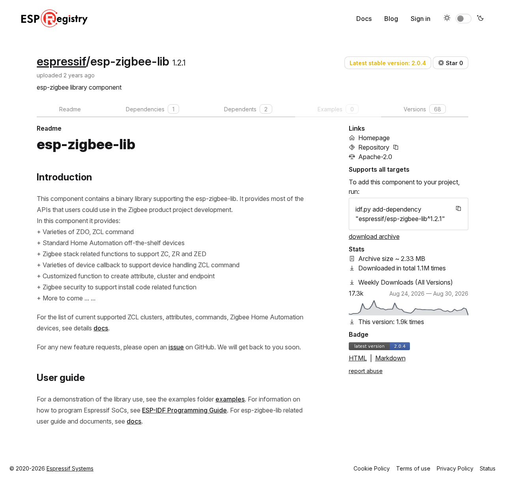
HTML (358, 358)
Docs (364, 19)
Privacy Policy (455, 468)
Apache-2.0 (375, 157)
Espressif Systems (70, 468)
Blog (391, 19)
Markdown (390, 358)
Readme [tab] (70, 109)
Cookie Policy (372, 468)
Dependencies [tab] (150, 109)
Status (488, 468)
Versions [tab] (422, 109)
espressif (61, 61)
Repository (373, 147)
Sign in (420, 19)
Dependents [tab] (245, 109)
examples (230, 399)
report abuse (366, 371)
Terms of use (413, 468)
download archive (374, 236)
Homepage (374, 138)
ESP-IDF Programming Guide (184, 410)
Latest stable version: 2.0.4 (388, 63)
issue (176, 347)
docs (101, 328)
